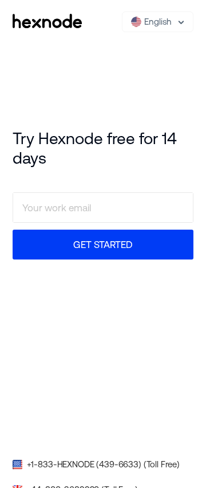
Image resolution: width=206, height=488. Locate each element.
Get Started (103, 244)
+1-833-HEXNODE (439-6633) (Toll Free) (103, 464)
